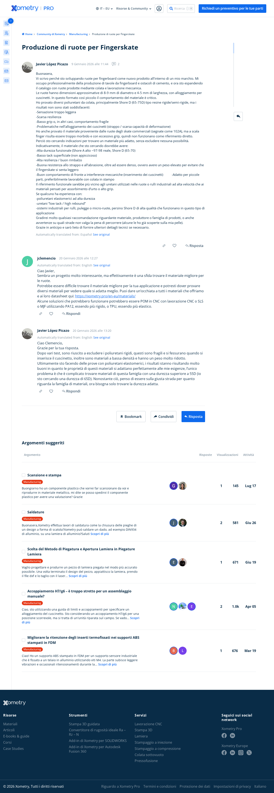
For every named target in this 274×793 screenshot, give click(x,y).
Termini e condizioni (159, 786)
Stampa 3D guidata (84, 724)
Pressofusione (146, 761)
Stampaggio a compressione (158, 748)
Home (29, 34)
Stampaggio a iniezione (153, 742)
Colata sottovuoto (149, 755)
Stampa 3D (143, 730)
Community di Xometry (51, 34)
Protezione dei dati (195, 786)
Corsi (7, 742)
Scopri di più (100, 534)
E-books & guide (16, 736)
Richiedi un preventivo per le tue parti (232, 8)
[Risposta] (238, 116)
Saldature (35, 512)
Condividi (166, 416)
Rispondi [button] (73, 313)
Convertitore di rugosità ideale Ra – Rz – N (97, 732)
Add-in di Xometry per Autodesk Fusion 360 (94, 749)
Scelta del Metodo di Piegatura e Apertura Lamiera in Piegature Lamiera (81, 552)
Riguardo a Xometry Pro (120, 786)
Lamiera (141, 736)
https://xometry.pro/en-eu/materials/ (105, 296)
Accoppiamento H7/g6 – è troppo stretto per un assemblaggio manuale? (79, 594)
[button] (131, 416)
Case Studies (13, 748)
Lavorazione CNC (148, 724)
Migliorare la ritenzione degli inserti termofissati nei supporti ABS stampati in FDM (83, 640)
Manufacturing (78, 34)
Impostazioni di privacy (232, 786)
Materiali (10, 724)
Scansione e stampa (44, 475)
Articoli (9, 730)
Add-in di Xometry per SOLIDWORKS (98, 741)
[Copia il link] (164, 245)
